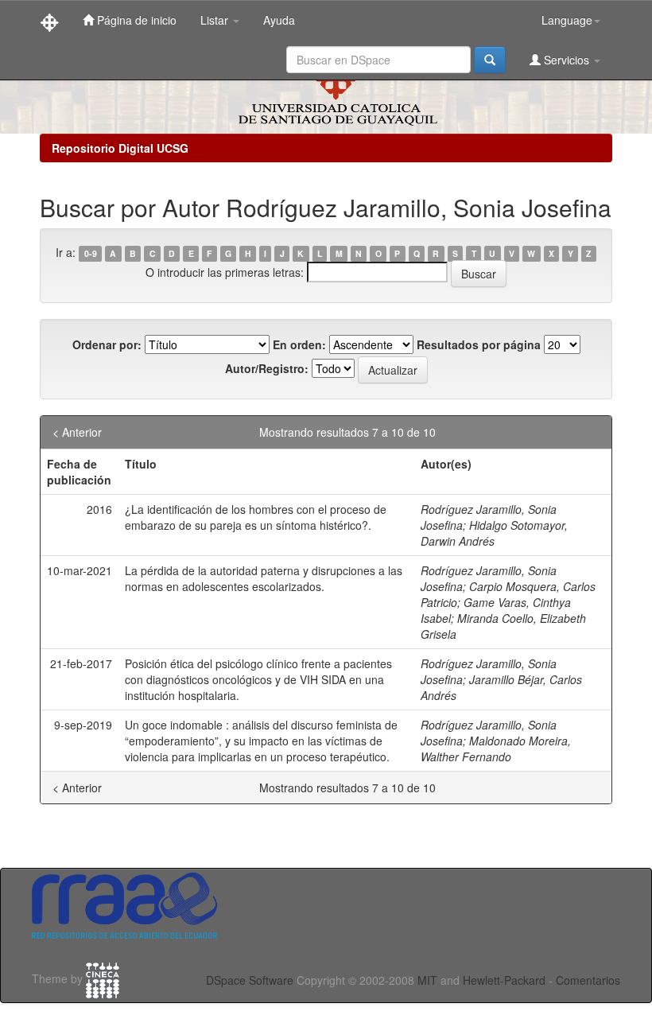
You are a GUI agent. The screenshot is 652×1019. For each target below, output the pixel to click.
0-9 (90, 253)
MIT (427, 980)
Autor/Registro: (267, 368)
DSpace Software (249, 980)
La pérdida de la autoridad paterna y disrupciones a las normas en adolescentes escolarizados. (263, 578)
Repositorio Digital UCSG (120, 148)
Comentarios (588, 980)
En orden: (299, 344)
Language (566, 20)
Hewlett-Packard (504, 980)
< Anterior (77, 432)
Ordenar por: (107, 344)
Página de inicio (135, 20)
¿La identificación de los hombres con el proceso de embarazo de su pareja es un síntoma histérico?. (255, 517)
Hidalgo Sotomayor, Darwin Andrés (494, 533)
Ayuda (279, 20)
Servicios (566, 60)
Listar (215, 20)
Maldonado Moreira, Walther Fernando (496, 748)
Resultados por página (479, 344)
